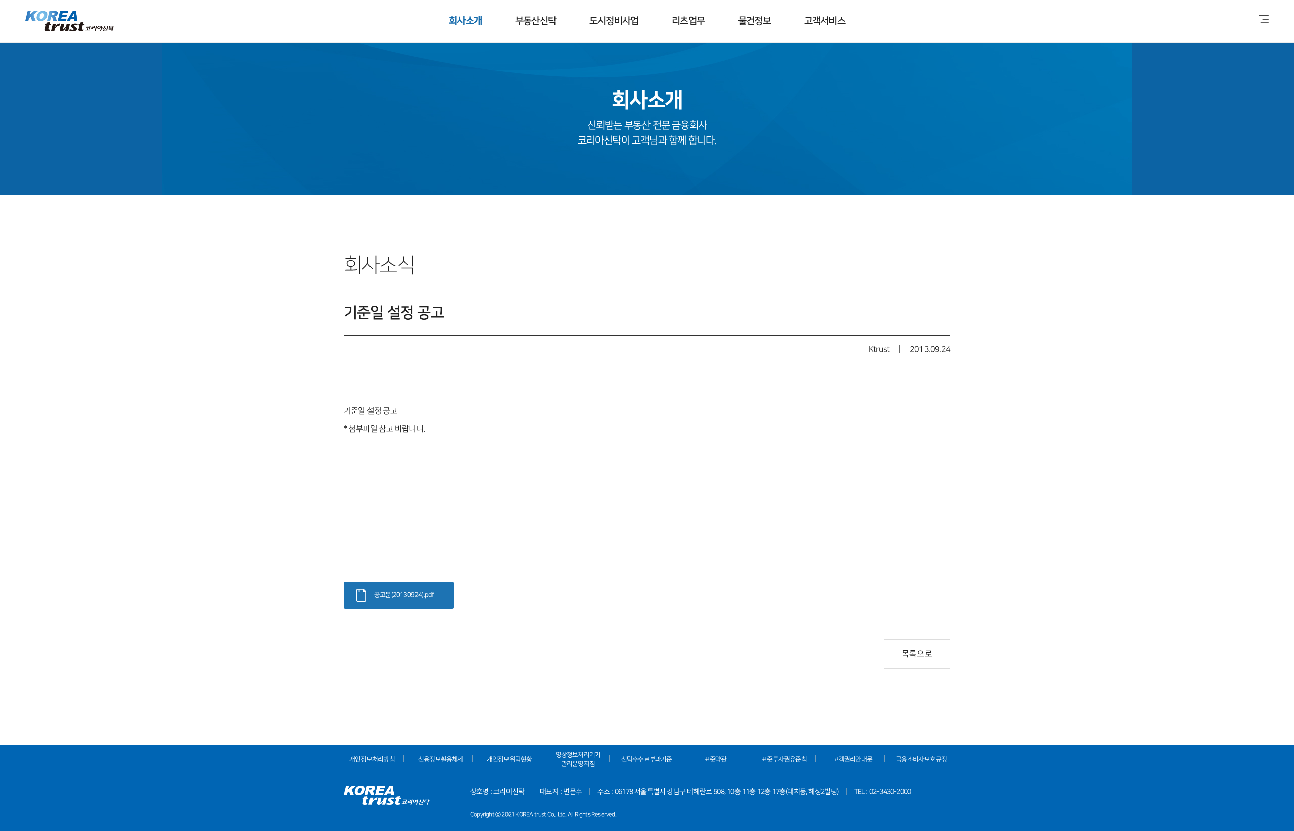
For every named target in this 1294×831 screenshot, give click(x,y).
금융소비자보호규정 (921, 759)
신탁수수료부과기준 (646, 759)
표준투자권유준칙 (784, 759)
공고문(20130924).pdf (404, 594)
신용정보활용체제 (441, 759)
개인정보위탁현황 (509, 759)
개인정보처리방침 (372, 759)
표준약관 (715, 759)
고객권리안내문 (852, 759)
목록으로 (917, 653)
